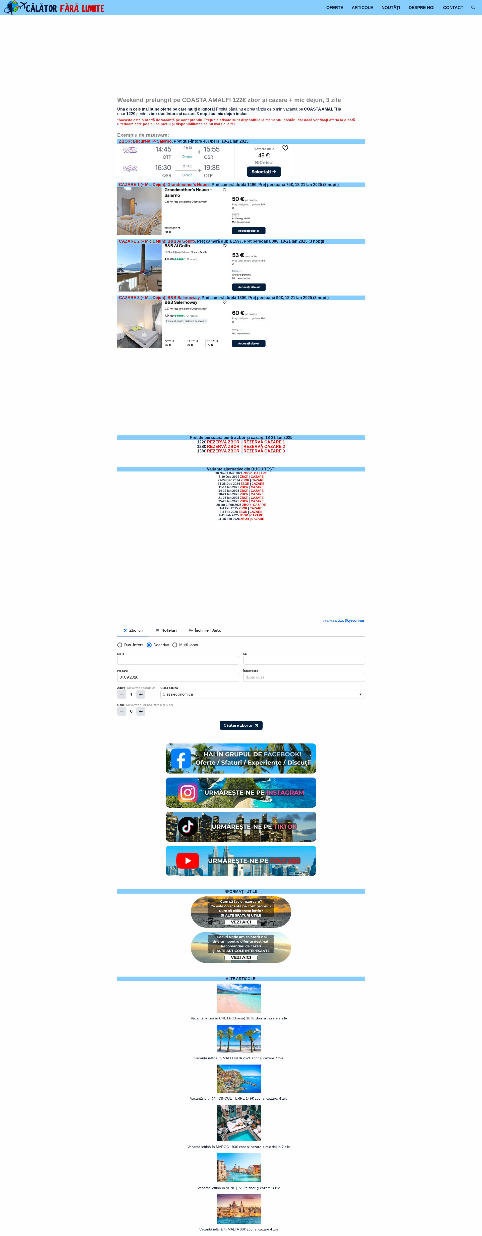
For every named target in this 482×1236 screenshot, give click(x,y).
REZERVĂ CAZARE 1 (264, 442)
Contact (453, 7)
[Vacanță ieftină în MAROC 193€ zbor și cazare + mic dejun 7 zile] (239, 1123)
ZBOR (247, 473)
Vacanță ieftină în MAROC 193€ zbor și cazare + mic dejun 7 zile (239, 1147)
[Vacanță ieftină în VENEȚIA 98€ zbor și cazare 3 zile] (239, 1168)
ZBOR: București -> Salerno (145, 141)
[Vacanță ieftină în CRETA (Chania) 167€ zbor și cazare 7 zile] (239, 998)
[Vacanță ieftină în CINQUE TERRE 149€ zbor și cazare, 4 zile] (239, 1079)
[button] (473, 8)
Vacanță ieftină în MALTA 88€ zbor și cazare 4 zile (238, 1229)
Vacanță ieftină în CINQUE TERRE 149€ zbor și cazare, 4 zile (238, 1098)
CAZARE (260, 473)
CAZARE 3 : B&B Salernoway (159, 298)
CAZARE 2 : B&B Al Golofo (157, 241)
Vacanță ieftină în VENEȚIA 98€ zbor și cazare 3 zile (239, 1188)
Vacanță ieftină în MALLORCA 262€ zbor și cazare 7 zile (238, 1058)
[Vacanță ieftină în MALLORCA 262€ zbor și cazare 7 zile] (239, 1039)
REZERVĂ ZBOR (223, 442)
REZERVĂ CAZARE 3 (264, 451)
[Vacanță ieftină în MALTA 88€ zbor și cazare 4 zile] (239, 1209)
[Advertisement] (241, 57)
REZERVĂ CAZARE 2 (264, 446)
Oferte (334, 7)
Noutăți (391, 7)
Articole (362, 7)
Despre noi (422, 7)
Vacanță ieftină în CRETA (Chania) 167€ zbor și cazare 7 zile (239, 1018)
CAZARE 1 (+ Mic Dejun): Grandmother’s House (164, 184)
